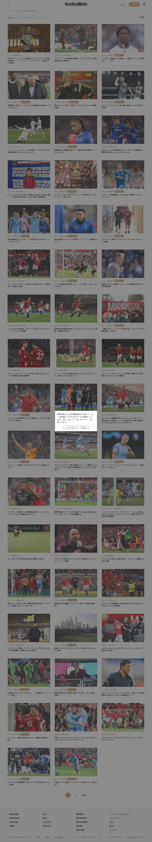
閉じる (84, 428)
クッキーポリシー (71, 428)
